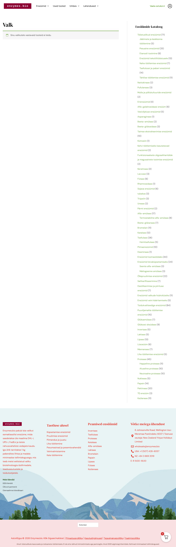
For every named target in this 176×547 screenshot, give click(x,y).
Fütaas (91, 465)
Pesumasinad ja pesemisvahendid (64, 447)
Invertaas (92, 430)
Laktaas (92, 450)
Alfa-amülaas (95, 446)
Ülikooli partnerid (10, 487)
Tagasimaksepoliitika (113, 538)
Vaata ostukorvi (157, 6)
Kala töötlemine (54, 455)
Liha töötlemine (54, 443)
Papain (91, 457)
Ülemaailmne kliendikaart (13, 490)
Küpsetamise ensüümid (58, 432)
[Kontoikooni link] (170, 6)
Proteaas (92, 438)
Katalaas (92, 442)
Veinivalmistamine (56, 451)
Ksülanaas (93, 469)
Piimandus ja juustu (56, 439)
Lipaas (91, 461)
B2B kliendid (8, 483)
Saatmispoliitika (132, 538)
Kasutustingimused (93, 538)
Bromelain (93, 453)
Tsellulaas (93, 434)
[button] (47, 6)
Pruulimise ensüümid (57, 436)
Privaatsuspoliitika (74, 538)
